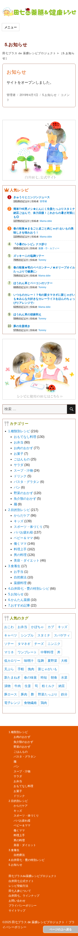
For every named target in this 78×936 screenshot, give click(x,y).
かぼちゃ (37, 626)
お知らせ (16, 71)
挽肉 (31, 669)
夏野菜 (52, 660)
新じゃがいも (47, 669)
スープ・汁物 (23, 470)
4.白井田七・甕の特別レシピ (28, 588)
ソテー (9, 643)
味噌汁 (29, 660)
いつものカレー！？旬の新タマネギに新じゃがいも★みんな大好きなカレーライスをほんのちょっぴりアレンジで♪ (44, 298)
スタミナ (43, 635)
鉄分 (64, 694)
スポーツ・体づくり (28, 526)
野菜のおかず (23, 493)
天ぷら (9, 669)
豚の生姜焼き (21, 326)
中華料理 (47, 652)
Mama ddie (46, 221)
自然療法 (20, 577)
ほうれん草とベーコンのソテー (33, 283)
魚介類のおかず (25, 498)
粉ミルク (48, 685)
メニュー (10, 27)
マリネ (9, 652)
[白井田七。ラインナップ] (39, 369)
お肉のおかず (23, 448)
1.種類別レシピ (19, 431)
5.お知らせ (49, 95)
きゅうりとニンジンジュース (31, 197)
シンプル (27, 635)
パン (17, 487)
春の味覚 (30, 677)
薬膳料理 (20, 583)
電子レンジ (12, 702)
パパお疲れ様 (23, 532)
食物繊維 (30, 702)
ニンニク (54, 643)
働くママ (20, 543)
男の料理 (20, 555)
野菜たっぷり (47, 694)
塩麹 (40, 660)
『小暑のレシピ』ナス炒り (30, 244)
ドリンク (20, 476)
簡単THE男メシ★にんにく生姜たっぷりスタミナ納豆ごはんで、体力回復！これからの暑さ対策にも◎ (44, 212)
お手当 (18, 571)
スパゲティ (62, 635)
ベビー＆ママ (23, 538)
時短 (44, 677)
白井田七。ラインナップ (24, 895)
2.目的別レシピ (19, 510)
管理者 (11, 95)
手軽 (21, 669)
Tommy (42, 260)
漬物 (7, 685)
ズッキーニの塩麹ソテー (28, 255)
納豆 (61, 685)
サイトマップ (17, 910)
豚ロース (10, 694)
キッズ (18, 521)
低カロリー (12, 660)
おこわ (9, 626)
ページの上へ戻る (60, 929)
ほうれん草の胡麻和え (27, 314)
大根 (64, 660)
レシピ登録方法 (18, 885)
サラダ (18, 465)
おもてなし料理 (25, 436)
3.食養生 (14, 566)
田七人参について (20, 890)
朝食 (54, 677)
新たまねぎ (12, 677)
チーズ (39, 643)
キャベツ (10, 635)
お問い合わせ (17, 900)
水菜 (64, 677)
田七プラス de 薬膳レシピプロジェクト (29, 53)
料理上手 (20, 549)
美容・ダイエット (26, 560)
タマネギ (24, 643)
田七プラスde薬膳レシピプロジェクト (33, 876)
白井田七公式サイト (21, 881)
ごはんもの (22, 459)
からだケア (22, 515)
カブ (51, 626)
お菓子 (18, 453)
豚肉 (24, 694)
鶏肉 (44, 702)
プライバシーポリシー (23, 905)
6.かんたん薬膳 (19, 600)
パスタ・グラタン (26, 481)
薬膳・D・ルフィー (48, 248)
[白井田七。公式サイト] (39, 150)
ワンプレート (27, 652)
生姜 (28, 685)
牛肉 (17, 685)
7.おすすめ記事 (19, 605)
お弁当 (18, 442)
